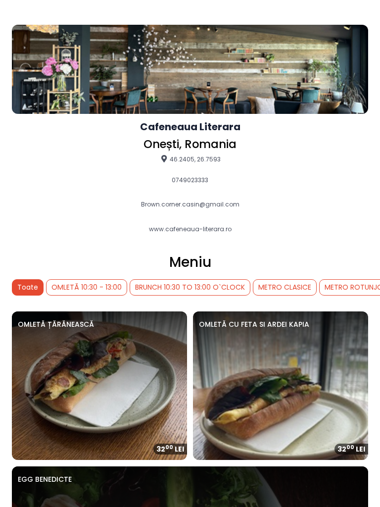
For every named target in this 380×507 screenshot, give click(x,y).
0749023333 (190, 180)
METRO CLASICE (284, 287)
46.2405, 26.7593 (194, 159)
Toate (27, 287)
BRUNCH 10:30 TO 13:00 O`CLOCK (190, 287)
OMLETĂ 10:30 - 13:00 (86, 287)
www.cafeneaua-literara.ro (190, 229)
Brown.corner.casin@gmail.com (190, 204)
